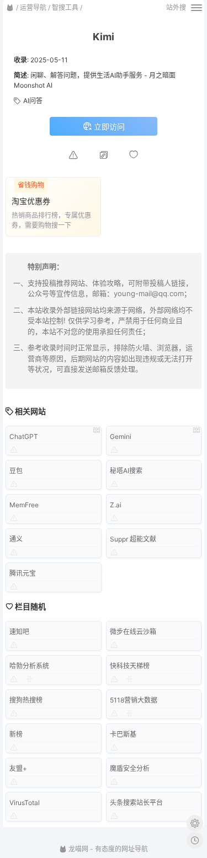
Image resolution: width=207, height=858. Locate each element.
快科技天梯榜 (130, 666)
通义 (16, 539)
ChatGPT (23, 436)
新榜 (16, 734)
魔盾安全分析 (130, 768)
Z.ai (115, 505)
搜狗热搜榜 (26, 700)
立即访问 (108, 126)
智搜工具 (65, 7)
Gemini (120, 436)
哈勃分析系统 (29, 666)
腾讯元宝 (22, 573)
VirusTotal (24, 802)
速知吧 (19, 632)
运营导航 (33, 7)
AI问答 (33, 100)
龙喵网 (77, 849)
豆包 (16, 470)
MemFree (24, 505)
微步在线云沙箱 (133, 632)
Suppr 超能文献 (133, 539)
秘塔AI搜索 (126, 470)
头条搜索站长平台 (136, 802)
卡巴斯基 (123, 734)
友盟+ (18, 768)
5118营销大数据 (133, 700)
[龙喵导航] (10, 7)
